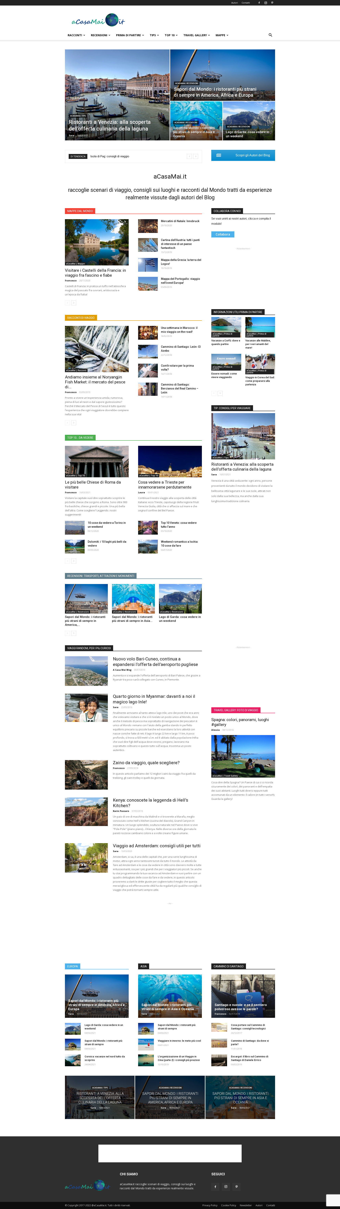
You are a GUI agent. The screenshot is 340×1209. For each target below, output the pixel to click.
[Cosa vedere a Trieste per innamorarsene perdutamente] (170, 461)
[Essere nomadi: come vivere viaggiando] (226, 362)
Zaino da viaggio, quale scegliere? (146, 762)
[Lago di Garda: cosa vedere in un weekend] (249, 120)
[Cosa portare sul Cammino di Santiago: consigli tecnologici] (219, 1027)
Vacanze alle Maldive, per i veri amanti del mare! (258, 344)
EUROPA (72, 966)
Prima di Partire (128, 35)
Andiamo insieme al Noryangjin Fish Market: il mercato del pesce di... (95, 382)
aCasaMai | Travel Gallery (225, 775)
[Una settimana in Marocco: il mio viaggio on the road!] (148, 333)
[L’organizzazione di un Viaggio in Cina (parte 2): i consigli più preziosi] (146, 1060)
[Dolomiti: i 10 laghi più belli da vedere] (75, 547)
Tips (153, 35)
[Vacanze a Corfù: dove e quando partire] (226, 327)
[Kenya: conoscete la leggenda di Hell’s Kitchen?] (86, 811)
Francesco (71, 280)
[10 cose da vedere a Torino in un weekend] (75, 528)
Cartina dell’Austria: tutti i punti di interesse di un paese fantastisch (180, 243)
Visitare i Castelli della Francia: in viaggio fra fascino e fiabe (95, 273)
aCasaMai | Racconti (76, 370)
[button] (270, 35)
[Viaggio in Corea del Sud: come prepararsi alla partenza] (260, 364)
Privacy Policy (209, 1205)
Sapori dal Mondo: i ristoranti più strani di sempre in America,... (85, 621)
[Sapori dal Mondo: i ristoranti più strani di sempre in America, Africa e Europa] (222, 75)
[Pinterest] (272, 3)
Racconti (75, 35)
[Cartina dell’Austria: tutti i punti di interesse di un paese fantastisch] (148, 245)
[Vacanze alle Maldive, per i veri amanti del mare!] (260, 327)
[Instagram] (266, 3)
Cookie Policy (228, 1205)
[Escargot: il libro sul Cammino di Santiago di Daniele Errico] (219, 1060)
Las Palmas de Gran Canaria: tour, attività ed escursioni (126, 156)
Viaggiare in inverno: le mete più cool (179, 1040)
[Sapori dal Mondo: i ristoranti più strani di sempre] (73, 1044)
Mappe (220, 35)
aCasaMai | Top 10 (75, 475)
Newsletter (246, 1205)
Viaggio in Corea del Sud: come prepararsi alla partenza (260, 381)
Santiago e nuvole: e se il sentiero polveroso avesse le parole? (241, 1007)
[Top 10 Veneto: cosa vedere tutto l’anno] (148, 528)
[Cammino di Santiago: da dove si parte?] (219, 1043)
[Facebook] (259, 3)
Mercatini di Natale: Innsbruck (180, 221)
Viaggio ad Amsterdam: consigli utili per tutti (156, 845)
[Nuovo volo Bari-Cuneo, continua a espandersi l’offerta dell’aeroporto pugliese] (86, 671)
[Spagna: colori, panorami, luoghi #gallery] (243, 756)
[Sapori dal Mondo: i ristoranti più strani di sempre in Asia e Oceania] (133, 599)
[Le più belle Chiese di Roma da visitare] (97, 461)
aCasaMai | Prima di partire (222, 334)
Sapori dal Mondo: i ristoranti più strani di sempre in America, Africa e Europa (96, 1005)
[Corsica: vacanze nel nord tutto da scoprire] (73, 1060)
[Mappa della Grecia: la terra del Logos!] (148, 265)
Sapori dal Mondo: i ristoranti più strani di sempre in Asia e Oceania (167, 1007)
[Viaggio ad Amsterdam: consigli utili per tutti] (86, 858)
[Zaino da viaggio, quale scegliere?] (86, 775)
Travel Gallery (195, 35)
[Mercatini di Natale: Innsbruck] (148, 226)
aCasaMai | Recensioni (186, 83)
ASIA (143, 966)
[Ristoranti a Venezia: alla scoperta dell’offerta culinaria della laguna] (117, 94)
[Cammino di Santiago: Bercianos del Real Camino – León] (148, 389)
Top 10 (170, 35)
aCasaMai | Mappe (75, 263)
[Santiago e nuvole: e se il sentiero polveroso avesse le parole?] (243, 996)
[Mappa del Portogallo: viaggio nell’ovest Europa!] (148, 284)
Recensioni (99, 35)
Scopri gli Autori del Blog (253, 155)
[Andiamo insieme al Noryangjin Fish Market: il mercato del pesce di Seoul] (97, 349)
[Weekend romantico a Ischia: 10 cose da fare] (148, 547)
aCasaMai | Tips (78, 116)
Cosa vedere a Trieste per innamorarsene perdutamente (164, 485)
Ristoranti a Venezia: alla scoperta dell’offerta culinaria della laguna (242, 467)
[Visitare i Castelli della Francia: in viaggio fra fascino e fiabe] (97, 242)
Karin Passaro (121, 810)
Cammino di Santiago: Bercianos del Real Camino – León (179, 388)
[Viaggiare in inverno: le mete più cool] (146, 1044)
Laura (141, 492)
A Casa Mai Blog (122, 669)
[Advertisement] (203, 20)
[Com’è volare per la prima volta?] (148, 370)
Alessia (215, 729)
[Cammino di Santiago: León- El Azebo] (148, 352)
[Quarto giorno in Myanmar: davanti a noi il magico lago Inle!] (86, 708)
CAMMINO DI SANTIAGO (229, 966)
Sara (71, 135)
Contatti (246, 2)
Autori (234, 2)
